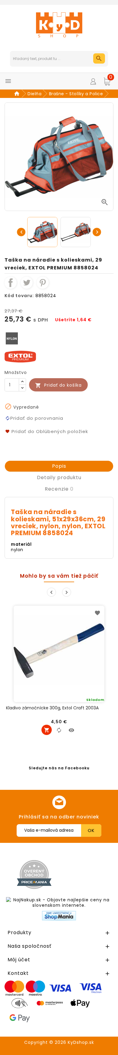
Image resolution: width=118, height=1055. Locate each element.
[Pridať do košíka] (46, 729)
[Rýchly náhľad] (71, 729)
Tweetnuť (27, 283)
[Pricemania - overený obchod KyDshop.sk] (34, 874)
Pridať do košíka (58, 385)
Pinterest (43, 283)
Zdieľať (11, 283)
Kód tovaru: (19, 295)
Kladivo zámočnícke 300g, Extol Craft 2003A (52, 708)
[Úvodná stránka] (18, 94)
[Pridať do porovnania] (59, 729)
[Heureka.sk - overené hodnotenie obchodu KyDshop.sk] (89, 874)
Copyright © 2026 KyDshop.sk (59, 1042)
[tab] (59, 466)
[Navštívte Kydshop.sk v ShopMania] (59, 915)
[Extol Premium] (20, 356)
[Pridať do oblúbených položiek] (97, 612)
